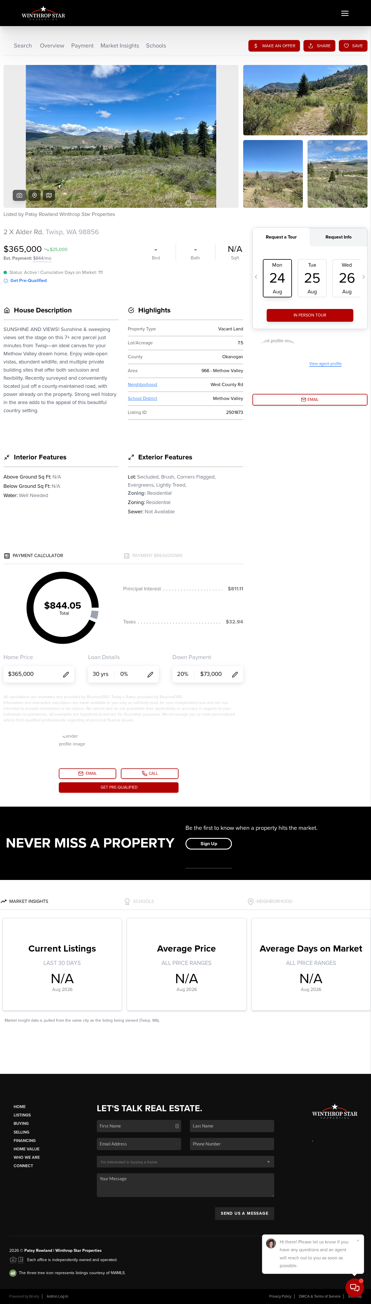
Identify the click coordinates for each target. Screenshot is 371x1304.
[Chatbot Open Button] (354, 1287)
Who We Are (27, 1157)
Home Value (26, 1149)
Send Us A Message (244, 1213)
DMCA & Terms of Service (320, 1296)
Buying (21, 1123)
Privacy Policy (280, 1296)
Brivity (34, 1296)
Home (20, 1106)
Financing (25, 1140)
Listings (22, 1115)
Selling (21, 1132)
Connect (23, 1165)
